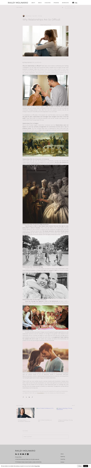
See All (73, 405)
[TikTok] (25, 454)
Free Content (19, 7)
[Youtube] (23, 454)
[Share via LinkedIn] (29, 397)
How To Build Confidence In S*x (45, 420)
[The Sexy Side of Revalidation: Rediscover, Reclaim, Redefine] (25, 413)
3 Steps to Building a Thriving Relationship (65, 420)
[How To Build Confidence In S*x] (45, 413)
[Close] (89, 466)
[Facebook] (21, 454)
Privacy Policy (37, 466)
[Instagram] (18, 454)
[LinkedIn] (16, 454)
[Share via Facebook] (23, 397)
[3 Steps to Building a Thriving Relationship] (66, 413)
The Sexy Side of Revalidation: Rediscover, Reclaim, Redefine (24, 420)
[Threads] (28, 454)
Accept (85, 466)
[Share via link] (32, 397)
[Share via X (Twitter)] (26, 397)
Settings (79, 466)
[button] (62, 7)
